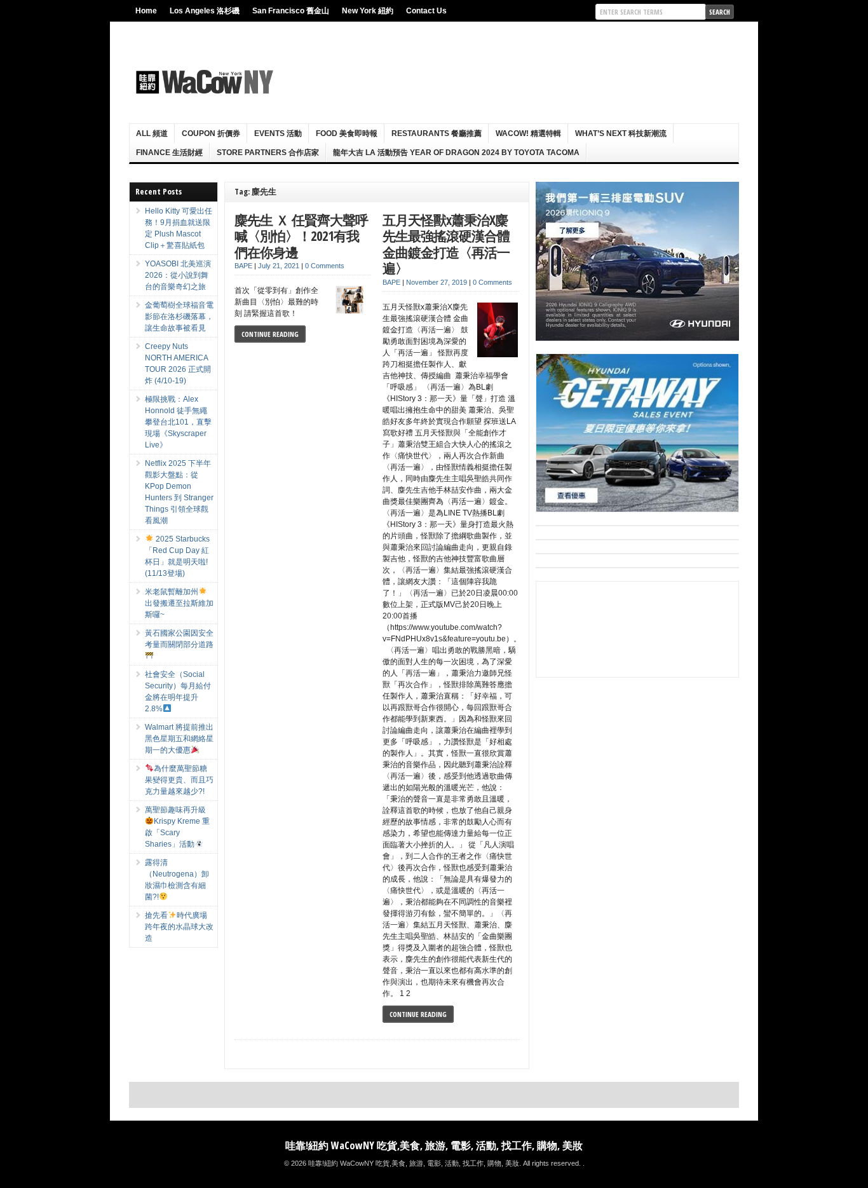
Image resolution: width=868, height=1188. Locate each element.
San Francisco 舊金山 (290, 10)
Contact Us (426, 10)
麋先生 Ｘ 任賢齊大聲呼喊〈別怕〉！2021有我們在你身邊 (301, 235)
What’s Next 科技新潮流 (621, 133)
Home (146, 10)
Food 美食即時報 (346, 133)
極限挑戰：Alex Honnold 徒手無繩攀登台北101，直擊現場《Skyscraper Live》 (178, 422)
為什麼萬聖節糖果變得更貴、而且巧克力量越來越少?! (179, 780)
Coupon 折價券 (211, 133)
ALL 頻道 (152, 133)
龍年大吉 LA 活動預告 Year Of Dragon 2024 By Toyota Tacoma (456, 152)
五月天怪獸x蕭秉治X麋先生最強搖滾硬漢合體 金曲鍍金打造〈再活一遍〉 (446, 244)
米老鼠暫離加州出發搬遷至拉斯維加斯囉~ (179, 603)
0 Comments (324, 266)
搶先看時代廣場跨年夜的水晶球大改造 (179, 927)
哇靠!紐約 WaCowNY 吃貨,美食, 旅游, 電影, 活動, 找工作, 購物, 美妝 (434, 1145)
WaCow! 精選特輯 (528, 133)
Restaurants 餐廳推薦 (436, 133)
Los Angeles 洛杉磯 (205, 10)
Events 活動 (278, 133)
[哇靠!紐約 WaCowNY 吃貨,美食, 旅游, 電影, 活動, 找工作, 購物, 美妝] (202, 82)
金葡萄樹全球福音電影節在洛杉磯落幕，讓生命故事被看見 (179, 316)
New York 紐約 (367, 10)
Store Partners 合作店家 (268, 152)
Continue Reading (270, 334)
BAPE (243, 266)
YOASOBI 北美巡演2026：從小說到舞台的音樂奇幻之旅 (178, 275)
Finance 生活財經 (169, 152)
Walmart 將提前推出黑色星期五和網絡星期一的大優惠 (179, 738)
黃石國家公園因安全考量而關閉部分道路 (179, 639)
